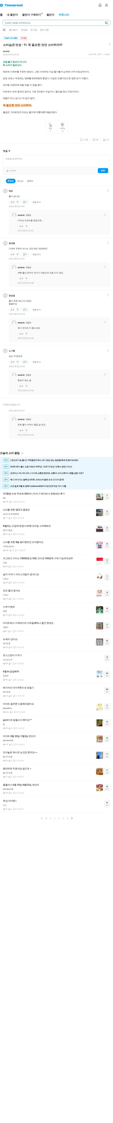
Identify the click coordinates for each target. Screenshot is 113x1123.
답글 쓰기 (37, 202)
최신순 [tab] (20, 181)
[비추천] (18, 202)
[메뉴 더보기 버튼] (4, 30)
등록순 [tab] (30, 181)
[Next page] (72, 818)
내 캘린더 (12, 14)
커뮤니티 (64, 14)
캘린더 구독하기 (31, 14)
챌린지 (50, 14)
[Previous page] (42, 818)
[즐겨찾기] (22, 453)
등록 (103, 170)
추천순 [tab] (11, 181)
